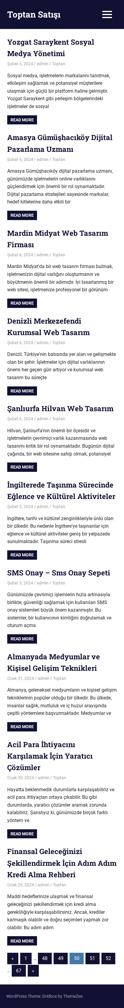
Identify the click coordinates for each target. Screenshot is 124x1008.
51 (92, 958)
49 (61, 958)
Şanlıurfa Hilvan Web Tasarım (60, 408)
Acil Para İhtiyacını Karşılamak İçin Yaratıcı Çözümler (50, 756)
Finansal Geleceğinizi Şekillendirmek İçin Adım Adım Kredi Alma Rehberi (61, 862)
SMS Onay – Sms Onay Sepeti (58, 573)
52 (108, 958)
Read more (22, 119)
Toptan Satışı (33, 14)
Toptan (58, 63)
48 (45, 958)
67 (18, 971)
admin (42, 63)
